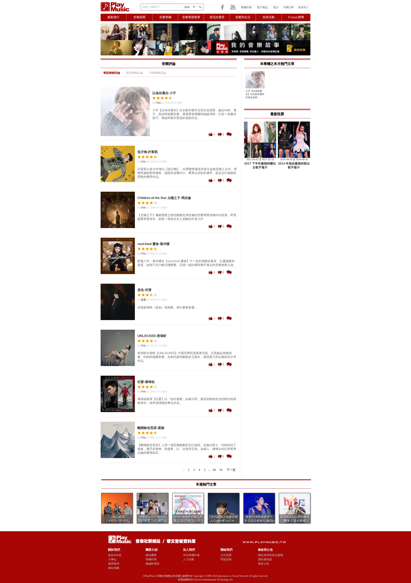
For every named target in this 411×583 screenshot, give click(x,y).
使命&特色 (114, 555)
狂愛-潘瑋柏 (146, 382)
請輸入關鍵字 (151, 7)
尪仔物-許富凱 (147, 152)
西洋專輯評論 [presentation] (134, 72)
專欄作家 (246, 7)
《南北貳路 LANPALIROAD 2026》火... (117, 520)
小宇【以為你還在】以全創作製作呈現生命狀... (255, 94)
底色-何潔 (144, 290)
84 (214, 470)
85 (221, 470)
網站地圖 (113, 568)
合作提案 (226, 555)
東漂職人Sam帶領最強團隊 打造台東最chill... (294, 520)
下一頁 (230, 470)
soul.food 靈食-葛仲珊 (153, 244)
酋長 (143, 299)
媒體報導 (113, 563)
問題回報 (226, 559)
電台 (275, 7)
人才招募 (188, 559)
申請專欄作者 (191, 555)
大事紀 (112, 559)
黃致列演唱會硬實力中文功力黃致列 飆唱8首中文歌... (259, 520)
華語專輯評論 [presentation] (111, 72)
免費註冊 (288, 7)
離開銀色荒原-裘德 (150, 428)
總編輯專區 (152, 563)
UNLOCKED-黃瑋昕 (152, 336)
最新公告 (263, 563)
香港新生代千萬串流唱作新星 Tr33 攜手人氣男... (152, 520)
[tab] (112, 73)
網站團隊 (151, 555)
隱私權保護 (265, 559)
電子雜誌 (262, 7)
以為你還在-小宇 (164, 93)
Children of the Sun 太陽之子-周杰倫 (164, 198)
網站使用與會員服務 (270, 555)
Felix (158, 102)
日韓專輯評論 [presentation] (157, 72)
